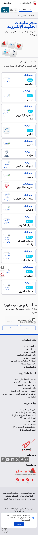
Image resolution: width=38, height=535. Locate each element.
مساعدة (31, 498)
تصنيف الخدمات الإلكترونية (25, 379)
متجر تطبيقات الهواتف (26, 385)
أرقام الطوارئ (30, 366)
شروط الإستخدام (27, 493)
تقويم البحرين (30, 424)
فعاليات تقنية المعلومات (26, 427)
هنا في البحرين (29, 346)
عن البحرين (31, 349)
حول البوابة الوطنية (28, 409)
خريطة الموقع (8, 498)
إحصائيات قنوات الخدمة (26, 412)
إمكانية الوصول (26, 496)
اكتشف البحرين (29, 352)
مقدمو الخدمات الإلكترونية (25, 382)
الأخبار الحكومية (29, 418)
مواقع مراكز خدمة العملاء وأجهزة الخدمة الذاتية (19, 395)
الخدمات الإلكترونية (26, 9)
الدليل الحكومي (29, 357)
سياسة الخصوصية (10, 493)
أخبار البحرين (30, 421)
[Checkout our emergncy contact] (15, 10)
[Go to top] (6, 529)
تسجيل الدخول (5, 10)
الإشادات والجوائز (28, 430)
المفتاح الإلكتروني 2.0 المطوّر (23, 391)
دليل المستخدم (29, 388)
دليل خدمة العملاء (28, 363)
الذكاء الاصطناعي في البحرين (23, 360)
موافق (19, 524)
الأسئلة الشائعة (11, 496)
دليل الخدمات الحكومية (26, 355)
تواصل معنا (21, 498)
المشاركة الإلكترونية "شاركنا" (23, 415)
